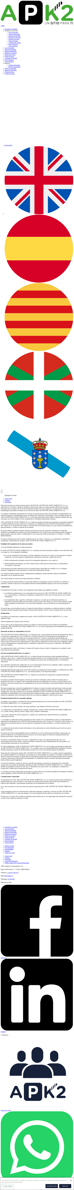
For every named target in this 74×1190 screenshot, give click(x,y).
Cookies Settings (7, 1186)
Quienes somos (9, 72)
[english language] (39, 213)
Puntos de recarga (13, 39)
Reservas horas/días (14, 36)
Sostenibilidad (9, 849)
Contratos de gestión (14, 43)
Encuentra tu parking (11, 29)
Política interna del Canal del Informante (17, 863)
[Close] (71, 1180)
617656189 (11, 879)
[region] (37, 1183)
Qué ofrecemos (9, 847)
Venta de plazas (13, 41)
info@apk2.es (8, 876)
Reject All (65, 1186)
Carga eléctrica (13, 46)
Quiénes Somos (9, 846)
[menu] (2, 491)
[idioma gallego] (39, 487)
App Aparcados (13, 32)
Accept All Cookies (52, 1186)
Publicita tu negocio (14, 37)
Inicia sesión (8, 145)
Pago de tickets (13, 44)
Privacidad (8, 502)
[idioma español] (39, 282)
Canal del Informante (11, 861)
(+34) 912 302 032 (12, 872)
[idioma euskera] (39, 419)
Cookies (7, 500)
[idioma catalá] (39, 350)
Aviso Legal (8, 498)
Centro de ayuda (10, 73)
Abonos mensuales (14, 34)
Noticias (7, 851)
